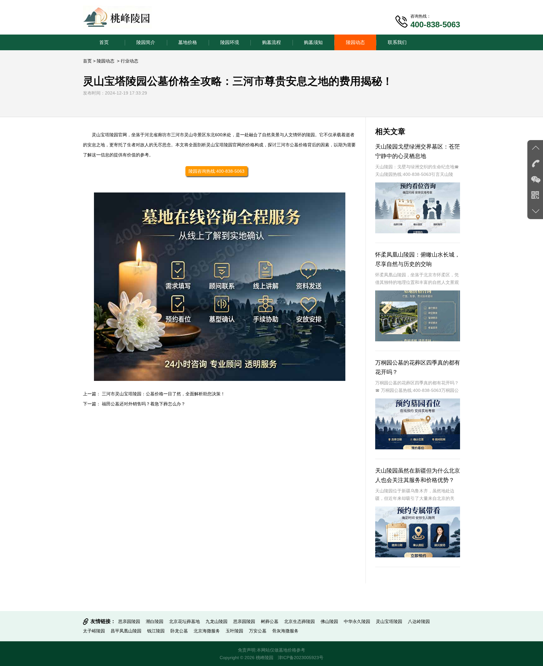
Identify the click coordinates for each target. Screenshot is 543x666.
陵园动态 (355, 42)
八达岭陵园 (419, 621)
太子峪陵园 (94, 630)
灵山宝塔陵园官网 (109, 134)
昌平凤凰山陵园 (126, 630)
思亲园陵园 (129, 621)
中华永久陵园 (357, 621)
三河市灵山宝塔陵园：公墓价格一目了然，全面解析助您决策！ (163, 393)
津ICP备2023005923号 (300, 657)
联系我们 (397, 42)
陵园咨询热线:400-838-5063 (216, 171)
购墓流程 (271, 42)
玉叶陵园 (234, 630)
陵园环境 (229, 42)
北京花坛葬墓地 (184, 621)
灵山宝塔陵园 (389, 621)
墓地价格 (187, 42)
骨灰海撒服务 (285, 630)
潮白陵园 (154, 621)
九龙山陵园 (217, 621)
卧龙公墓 (179, 630)
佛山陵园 (329, 621)
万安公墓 (257, 630)
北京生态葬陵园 (299, 621)
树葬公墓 (269, 621)
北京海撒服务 (207, 630)
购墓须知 (313, 42)
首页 (104, 42)
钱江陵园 (156, 630)
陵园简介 (145, 42)
